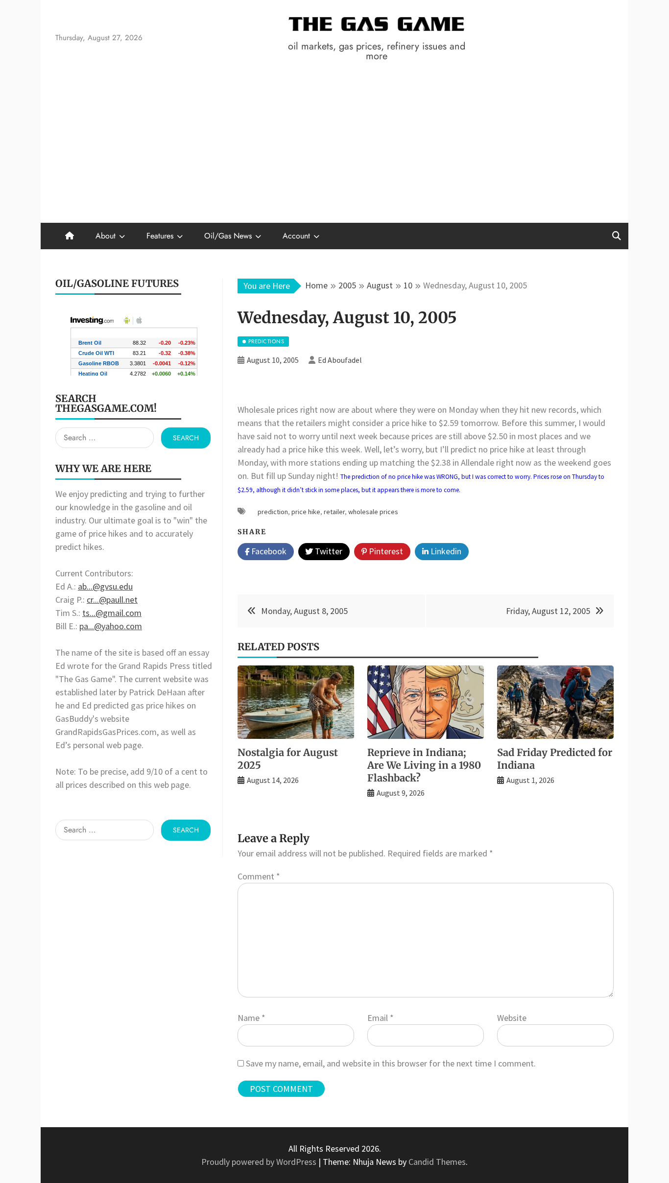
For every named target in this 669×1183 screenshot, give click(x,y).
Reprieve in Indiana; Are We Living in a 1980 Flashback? (424, 765)
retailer (334, 511)
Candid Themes (437, 1161)
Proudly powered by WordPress (259, 1161)
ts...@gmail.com (112, 612)
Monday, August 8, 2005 (304, 610)
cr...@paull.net (112, 599)
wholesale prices (373, 511)
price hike (305, 511)
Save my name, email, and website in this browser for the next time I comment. (391, 1063)
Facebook (268, 551)
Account (296, 235)
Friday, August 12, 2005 (548, 610)
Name (251, 1017)
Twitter (327, 551)
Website (511, 1017)
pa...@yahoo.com (110, 626)
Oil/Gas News (228, 235)
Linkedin (445, 551)
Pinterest (385, 551)
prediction (273, 511)
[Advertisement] (334, 149)
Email (380, 1017)
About (106, 235)
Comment (259, 876)
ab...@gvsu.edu (105, 586)
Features (159, 235)
